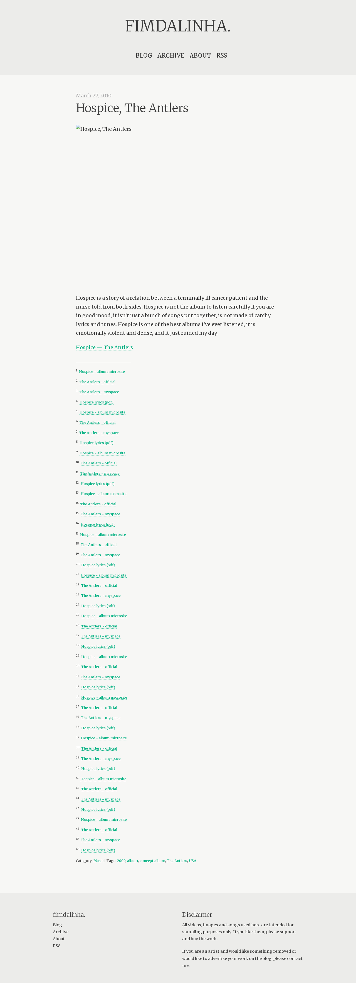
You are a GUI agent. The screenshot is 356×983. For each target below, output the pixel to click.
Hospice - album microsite (102, 371)
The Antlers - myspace (99, 392)
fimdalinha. (178, 26)
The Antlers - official (97, 382)
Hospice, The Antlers (132, 108)
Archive (170, 55)
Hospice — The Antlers (104, 347)
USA (192, 861)
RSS (221, 55)
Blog (144, 55)
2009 (121, 861)
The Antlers (177, 861)
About (200, 55)
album (132, 861)
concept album (152, 861)
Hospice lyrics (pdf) (96, 402)
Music (98, 861)
